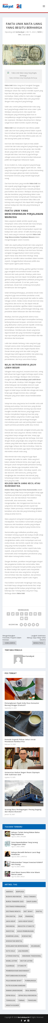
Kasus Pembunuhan (25, 931)
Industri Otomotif (26, 926)
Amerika (9, 891)
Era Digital (10, 916)
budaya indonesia (13, 896)
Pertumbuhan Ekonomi (16, 976)
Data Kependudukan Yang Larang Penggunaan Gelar (24, 843)
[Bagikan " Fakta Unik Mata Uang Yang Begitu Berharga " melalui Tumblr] (22, 614)
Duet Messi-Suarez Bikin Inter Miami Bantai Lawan (25, 873)
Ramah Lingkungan (14, 990)
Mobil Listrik (11, 961)
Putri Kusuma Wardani (15, 985)
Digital (39, 911)
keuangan (35, 946)
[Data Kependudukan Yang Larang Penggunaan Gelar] (7, 844)
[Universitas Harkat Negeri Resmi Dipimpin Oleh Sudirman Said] (24, 758)
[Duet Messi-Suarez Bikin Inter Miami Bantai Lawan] (7, 874)
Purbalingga (30, 981)
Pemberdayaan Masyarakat (17, 971)
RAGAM (23, 837)
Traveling (32, 1000)
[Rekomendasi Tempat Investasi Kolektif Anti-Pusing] (7, 864)
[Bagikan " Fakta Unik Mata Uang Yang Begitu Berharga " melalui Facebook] (8, 614)
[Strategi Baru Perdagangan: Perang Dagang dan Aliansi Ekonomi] (24, 793)
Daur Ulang (32, 901)
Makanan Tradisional (31, 956)
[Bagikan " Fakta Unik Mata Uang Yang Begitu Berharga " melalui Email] (22, 618)
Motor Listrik (26, 961)
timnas (21, 1000)
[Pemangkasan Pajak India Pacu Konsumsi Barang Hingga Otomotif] (24, 689)
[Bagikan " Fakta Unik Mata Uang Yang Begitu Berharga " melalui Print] (26, 618)
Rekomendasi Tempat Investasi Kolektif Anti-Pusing (27, 863)
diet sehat (28, 911)
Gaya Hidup (10, 921)
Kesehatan (26, 936)
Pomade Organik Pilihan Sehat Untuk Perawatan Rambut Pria (20, 740)
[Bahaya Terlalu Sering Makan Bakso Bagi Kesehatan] (7, 834)
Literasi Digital (12, 956)
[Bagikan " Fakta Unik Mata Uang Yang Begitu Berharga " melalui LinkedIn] (30, 614)
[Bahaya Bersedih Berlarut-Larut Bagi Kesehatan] (7, 854)
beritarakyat (20, 32)
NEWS (39, 32)
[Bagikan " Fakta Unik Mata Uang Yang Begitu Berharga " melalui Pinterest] (26, 614)
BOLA (23, 877)
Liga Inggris (23, 951)
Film (20, 916)
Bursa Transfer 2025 (14, 901)
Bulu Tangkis (30, 896)
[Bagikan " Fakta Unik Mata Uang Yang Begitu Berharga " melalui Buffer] (35, 614)
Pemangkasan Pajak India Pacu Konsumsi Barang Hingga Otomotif (22, 704)
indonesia (10, 926)
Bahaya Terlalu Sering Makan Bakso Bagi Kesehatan (25, 833)
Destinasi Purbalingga (15, 906)
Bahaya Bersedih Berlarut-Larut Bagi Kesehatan (25, 853)
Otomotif (22, 966)
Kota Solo (10, 951)
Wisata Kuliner (12, 1005)
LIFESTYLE (24, 857)
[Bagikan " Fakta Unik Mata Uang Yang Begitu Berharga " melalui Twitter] (13, 614)
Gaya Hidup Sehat (25, 921)
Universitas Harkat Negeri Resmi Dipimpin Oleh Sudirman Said (22, 773)
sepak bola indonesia (27, 995)
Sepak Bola (10, 995)
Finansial (29, 916)
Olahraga (10, 966)
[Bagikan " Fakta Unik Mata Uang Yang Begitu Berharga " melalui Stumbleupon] (39, 614)
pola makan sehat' (14, 981)
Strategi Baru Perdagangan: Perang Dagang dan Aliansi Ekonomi (23, 810)
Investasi (10, 931)
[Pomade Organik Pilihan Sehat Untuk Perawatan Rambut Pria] (24, 723)
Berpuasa (20, 891)
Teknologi (10, 1000)
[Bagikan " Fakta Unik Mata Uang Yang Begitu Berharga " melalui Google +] (17, 614)
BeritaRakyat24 (23, 1017)
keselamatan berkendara (17, 946)
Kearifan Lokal (12, 936)
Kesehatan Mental (14, 941)
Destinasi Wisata (13, 911)
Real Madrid (31, 990)
